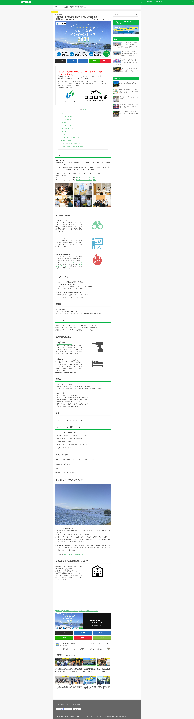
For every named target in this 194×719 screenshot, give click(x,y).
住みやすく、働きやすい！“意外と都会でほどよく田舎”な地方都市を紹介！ (128, 83)
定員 (63, 134)
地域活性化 (82, 610)
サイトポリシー (100, 716)
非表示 (84, 109)
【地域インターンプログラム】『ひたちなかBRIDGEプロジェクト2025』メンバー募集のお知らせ (125, 62)
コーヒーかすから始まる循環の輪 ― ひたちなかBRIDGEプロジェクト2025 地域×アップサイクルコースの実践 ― (125, 45)
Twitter (68, 709)
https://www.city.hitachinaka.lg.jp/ (73, 554)
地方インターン (90, 610)
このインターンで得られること (70, 137)
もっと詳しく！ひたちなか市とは (71, 143)
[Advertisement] (68, 593)
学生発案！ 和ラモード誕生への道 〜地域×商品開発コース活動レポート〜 (129, 53)
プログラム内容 (66, 119)
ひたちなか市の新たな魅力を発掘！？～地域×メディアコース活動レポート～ (129, 70)
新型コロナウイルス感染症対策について (73, 146)
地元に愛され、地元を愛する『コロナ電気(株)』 (128, 97)
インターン (59, 610)
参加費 (63, 122)
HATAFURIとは (150, 2)
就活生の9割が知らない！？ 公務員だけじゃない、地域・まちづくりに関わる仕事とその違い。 (128, 91)
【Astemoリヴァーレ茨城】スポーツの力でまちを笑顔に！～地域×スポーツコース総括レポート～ (128, 106)
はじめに (64, 113)
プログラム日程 (66, 125)
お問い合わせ (80, 716)
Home (142, 2)
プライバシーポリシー (90, 716)
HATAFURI (26, 2)
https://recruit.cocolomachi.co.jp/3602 (86, 177)
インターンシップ (67, 610)
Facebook (60, 709)
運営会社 (72, 716)
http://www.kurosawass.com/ (64, 344)
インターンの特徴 (66, 116)
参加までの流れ (66, 140)
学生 (97, 610)
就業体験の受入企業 (67, 128)
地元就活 (75, 610)
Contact (167, 2)
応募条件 (64, 131)
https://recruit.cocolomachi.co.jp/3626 (86, 180)
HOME (56, 716)
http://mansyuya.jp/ (70, 359)
